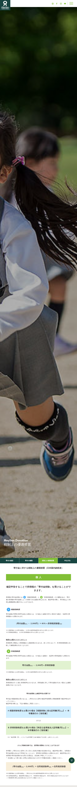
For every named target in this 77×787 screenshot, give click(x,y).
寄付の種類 (29, 560)
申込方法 (67, 560)
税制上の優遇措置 (48, 560)
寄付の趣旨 (9, 560)
